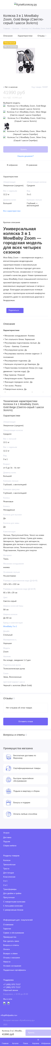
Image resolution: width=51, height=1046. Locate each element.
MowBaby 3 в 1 (10, 626)
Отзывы (42, 36)
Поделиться (13, 310)
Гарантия (7, 929)
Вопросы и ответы (11, 945)
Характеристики (25, 36)
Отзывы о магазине (11, 958)
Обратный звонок (10, 990)
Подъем (6, 842)
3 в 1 (5, 881)
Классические (9, 877)
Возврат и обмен (10, 954)
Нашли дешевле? (25, 156)
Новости (6, 962)
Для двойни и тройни (12, 893)
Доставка (7, 837)
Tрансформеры (9, 889)
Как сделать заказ (11, 941)
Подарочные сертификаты (14, 970)
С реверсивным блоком (13, 910)
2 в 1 (5, 885)
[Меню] (5, 4)
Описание (8, 36)
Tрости (6, 869)
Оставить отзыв (25, 721)
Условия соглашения (12, 966)
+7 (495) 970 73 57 (12, 984)
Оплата (6, 949)
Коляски (6, 860)
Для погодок (8, 873)
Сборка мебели (9, 846)
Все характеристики (11, 211)
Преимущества (9, 937)
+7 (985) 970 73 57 (12, 987)
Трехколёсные (9, 865)
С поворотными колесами (14, 902)
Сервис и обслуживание (13, 933)
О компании (8, 925)
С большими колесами (13, 906)
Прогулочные (9, 898)
